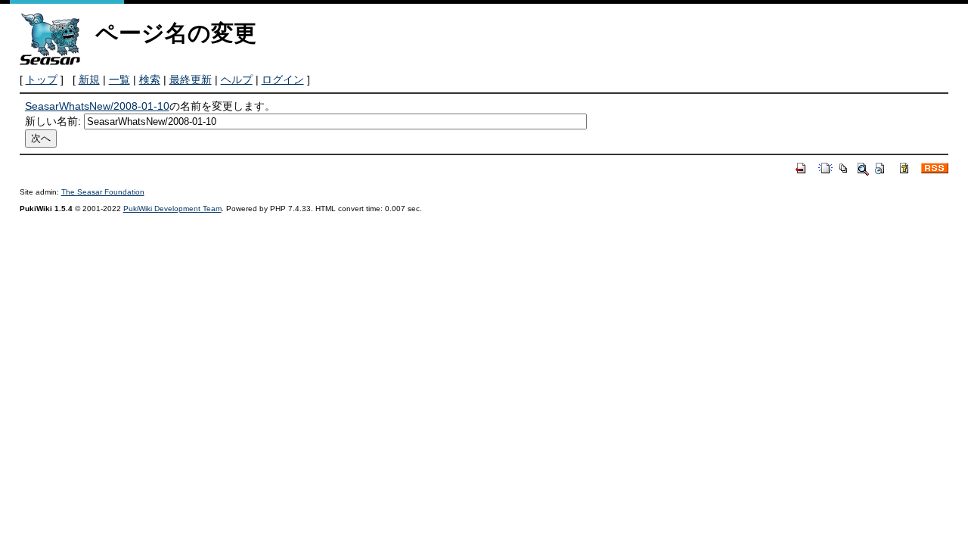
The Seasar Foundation (102, 192)
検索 (149, 79)
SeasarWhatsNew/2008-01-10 (97, 106)
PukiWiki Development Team (172, 208)
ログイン (283, 79)
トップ (41, 79)
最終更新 (190, 79)
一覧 (119, 79)
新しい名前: (53, 121)
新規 (89, 79)
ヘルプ (237, 79)
